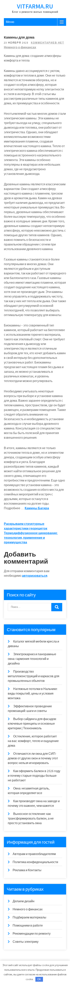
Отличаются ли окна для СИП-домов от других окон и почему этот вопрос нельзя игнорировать (33, 758)
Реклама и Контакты (27, 870)
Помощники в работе (28, 925)
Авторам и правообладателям (34, 854)
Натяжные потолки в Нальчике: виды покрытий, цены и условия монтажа (33, 693)
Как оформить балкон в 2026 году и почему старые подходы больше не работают (34, 775)
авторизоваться (34, 576)
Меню (10, 22)
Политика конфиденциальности (35, 862)
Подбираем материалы (29, 917)
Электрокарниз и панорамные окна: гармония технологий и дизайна (32, 658)
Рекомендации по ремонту (32, 934)
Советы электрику (25, 942)
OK (39, 979)
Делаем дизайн (23, 901)
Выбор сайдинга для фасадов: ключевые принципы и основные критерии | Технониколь (32, 723)
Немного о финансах (20, 47)
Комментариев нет (47, 42)
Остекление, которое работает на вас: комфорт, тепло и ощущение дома (33, 741)
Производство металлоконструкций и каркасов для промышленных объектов (33, 676)
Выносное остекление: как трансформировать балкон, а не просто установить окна (31, 818)
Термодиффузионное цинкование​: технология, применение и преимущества (31, 537)
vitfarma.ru (35, 6)
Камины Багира (37, 508)
